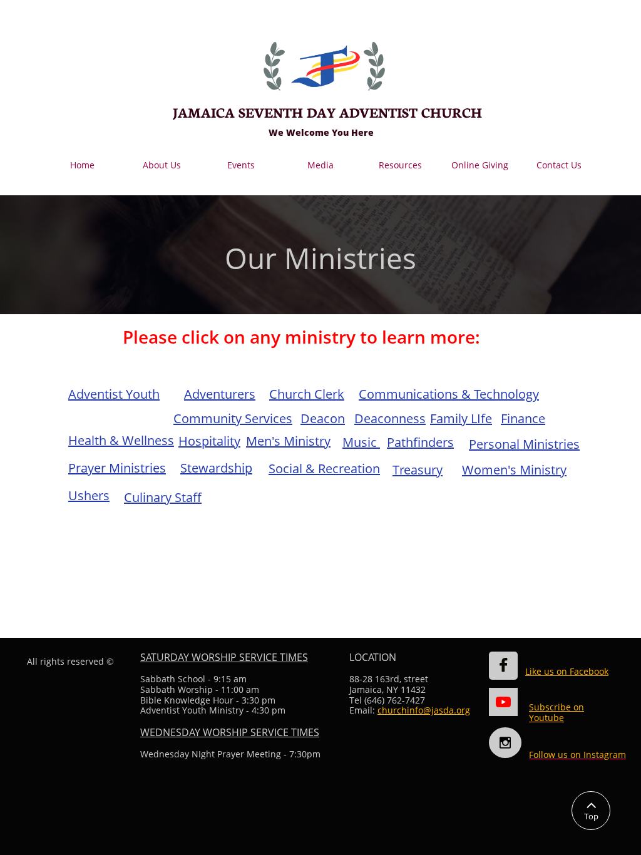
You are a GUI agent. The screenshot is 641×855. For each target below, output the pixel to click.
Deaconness (390, 418)
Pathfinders (420, 442)
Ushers (89, 495)
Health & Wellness (121, 440)
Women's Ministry (514, 469)
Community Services (232, 418)
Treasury (417, 469)
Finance (523, 418)
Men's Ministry (288, 441)
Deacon (322, 418)
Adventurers (219, 394)
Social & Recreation (324, 468)
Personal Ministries (524, 444)
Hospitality (209, 441)
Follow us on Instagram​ (577, 754)
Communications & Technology (449, 394)
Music (361, 442)
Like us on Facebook (566, 671)
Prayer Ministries (117, 467)
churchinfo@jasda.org (423, 710)
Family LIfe (461, 418)
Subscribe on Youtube (556, 712)
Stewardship (216, 467)
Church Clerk (306, 394)
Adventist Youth (114, 394)
